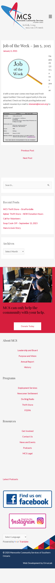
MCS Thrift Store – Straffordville (18, 209)
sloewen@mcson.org (38, 104)
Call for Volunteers (11, 218)
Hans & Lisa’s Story (12, 228)
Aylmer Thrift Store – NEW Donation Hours (23, 214)
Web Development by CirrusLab (37, 563)
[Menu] (50, 16)
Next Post (27, 158)
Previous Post (27, 150)
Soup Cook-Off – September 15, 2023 (20, 223)
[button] (27, 326)
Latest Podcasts (10, 479)
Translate (23, 541)
